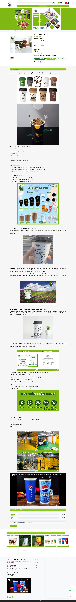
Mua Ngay (52, 58)
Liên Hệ (65, 5)
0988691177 (61, 58)
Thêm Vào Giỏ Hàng (40, 58)
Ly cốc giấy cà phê (23, 30)
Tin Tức (50, 5)
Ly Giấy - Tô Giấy (13, 30)
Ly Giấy (18, 30)
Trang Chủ (27, 5)
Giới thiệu (35, 5)
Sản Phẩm (43, 5)
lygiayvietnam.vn (17, 426)
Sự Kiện (57, 5)
